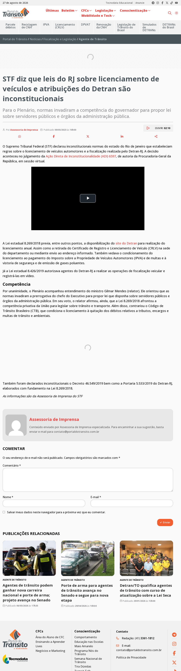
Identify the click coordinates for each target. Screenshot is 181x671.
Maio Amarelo (83, 646)
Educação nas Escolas (88, 642)
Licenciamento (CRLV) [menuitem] (65, 26)
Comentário (12, 465)
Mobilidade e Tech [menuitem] (96, 15)
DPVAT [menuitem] (85, 24)
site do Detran (126, 243)
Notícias (35, 39)
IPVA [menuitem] (46, 24)
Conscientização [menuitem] (133, 10)
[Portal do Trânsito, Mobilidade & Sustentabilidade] (15, 639)
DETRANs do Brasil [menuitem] (169, 26)
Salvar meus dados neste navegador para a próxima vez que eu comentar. (56, 512)
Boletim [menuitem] (68, 10)
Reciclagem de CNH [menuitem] (29, 26)
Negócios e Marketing (50, 650)
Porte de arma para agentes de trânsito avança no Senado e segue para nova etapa (87, 593)
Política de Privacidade (131, 657)
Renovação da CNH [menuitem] (103, 26)
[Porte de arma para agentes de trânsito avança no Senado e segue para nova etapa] (87, 558)
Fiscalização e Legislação (59, 39)
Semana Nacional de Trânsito (88, 660)
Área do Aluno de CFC (50, 637)
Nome (8, 497)
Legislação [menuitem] (104, 10)
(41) (144, 638)
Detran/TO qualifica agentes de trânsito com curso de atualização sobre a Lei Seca (146, 590)
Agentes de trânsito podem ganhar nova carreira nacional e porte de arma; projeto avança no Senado (28, 592)
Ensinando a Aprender (50, 642)
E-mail (95, 497)
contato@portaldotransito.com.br (139, 650)
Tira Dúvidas (82, 666)
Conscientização (87, 631)
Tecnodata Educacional (119, 3)
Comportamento (85, 637)
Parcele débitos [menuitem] (10, 26)
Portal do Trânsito (15, 39)
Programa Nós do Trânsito (86, 652)
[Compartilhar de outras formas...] (156, 136)
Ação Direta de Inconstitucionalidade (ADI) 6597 (81, 156)
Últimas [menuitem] (52, 10)
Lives (39, 646)
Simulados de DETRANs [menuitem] (149, 27)
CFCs (39, 631)
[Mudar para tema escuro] (176, 13)
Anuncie (139, 3)
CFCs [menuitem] (85, 10)
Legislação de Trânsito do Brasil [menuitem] (126, 27)
